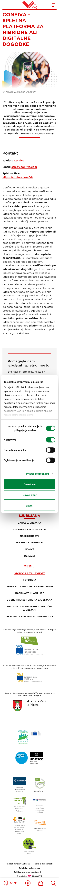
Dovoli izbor (30, 494)
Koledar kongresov (29, 542)
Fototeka (29, 579)
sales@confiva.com (24, 166)
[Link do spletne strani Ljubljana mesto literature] (29, 758)
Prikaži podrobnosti (37, 473)
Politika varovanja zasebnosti (27, 872)
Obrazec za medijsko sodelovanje (29, 586)
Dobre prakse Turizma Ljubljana (29, 599)
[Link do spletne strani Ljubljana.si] (29, 705)
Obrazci (29, 555)
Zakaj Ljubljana (29, 522)
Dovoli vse (30, 484)
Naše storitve (29, 536)
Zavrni (29, 505)
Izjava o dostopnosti (43, 864)
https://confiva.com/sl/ (17, 177)
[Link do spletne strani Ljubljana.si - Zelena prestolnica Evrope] (29, 737)
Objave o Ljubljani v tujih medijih (29, 616)
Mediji (29, 566)
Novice (29, 549)
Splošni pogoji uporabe (29, 868)
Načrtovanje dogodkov (29, 529)
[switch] (50, 440)
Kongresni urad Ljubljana (29, 513)
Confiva (19, 160)
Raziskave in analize (29, 593)
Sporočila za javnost (29, 573)
